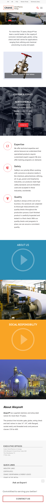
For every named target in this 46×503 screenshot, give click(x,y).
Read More (9, 20)
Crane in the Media (10, 477)
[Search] (36, 7)
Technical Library (35, 1)
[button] (3, 17)
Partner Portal (24, 1)
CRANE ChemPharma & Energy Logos (17, 474)
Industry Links (9, 468)
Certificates (8, 471)
